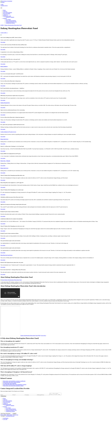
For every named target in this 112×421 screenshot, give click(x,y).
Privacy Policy (3, 414)
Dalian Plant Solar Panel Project (6, 255)
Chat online (3, 42)
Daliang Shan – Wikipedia (5, 160)
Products (5, 18)
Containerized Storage (10, 23)
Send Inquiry (5, 418)
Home (4, 10)
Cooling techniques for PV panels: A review (8, 131)
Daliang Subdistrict (4, 66)
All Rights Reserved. (10, 416)
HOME (2, 25)
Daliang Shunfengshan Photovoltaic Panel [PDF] (30, 335)
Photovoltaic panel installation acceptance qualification (14, 381)
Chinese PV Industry (10, 17)
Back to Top (15, 414)
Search (14, 413)
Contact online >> (4, 32)
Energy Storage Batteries (11, 20)
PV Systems (8, 19)
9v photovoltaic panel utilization (9, 383)
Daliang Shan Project (4, 139)
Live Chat (5, 419)
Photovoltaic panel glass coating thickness (11, 382)
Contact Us (5, 14)
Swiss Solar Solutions (7, 12)
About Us (5, 11)
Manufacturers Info (7, 16)
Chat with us (43, 335)
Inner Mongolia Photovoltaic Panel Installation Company (14, 384)
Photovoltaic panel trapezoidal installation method (13, 385)
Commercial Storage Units (11, 21)
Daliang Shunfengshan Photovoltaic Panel (13, 25)
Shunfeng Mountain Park (5, 102)
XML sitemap (9, 414)
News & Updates (6, 13)
